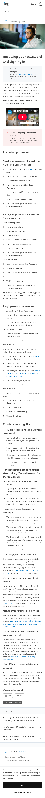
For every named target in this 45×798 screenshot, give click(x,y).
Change (22, 752)
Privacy (7, 760)
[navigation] (22, 19)
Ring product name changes (27, 75)
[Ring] (6, 4)
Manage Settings (22, 792)
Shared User (8, 603)
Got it (22, 785)
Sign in (33, 4)
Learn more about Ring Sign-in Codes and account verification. (23, 373)
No (21, 696)
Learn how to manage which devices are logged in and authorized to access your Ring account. (22, 624)
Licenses (14, 760)
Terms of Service (24, 760)
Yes (9, 696)
